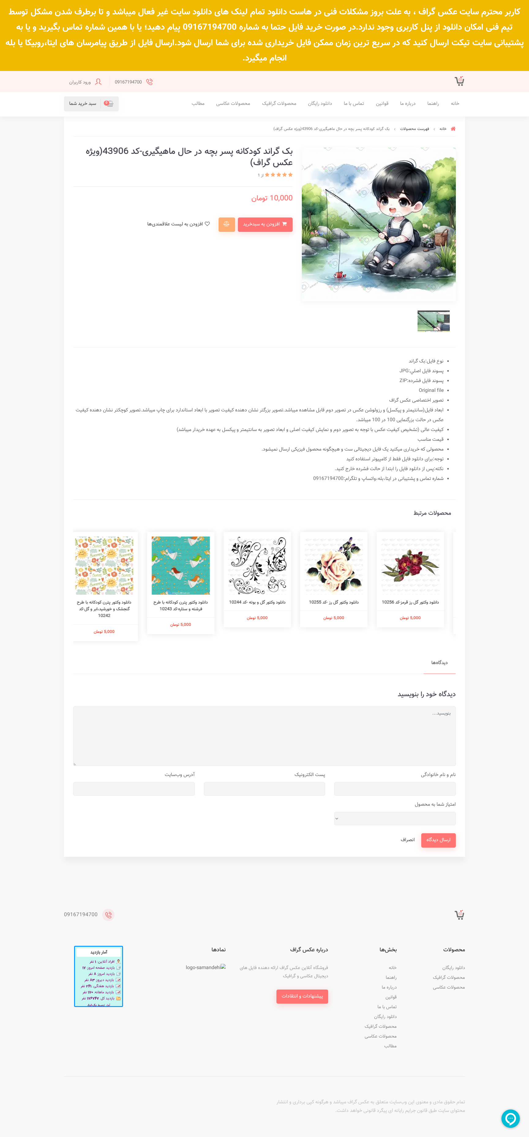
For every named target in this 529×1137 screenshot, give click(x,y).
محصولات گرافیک (279, 104)
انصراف (408, 840)
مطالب (198, 104)
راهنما (433, 104)
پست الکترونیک (310, 775)
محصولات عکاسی (233, 104)
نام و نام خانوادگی (438, 775)
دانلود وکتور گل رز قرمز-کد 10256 (417, 602)
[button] (91, 103)
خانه (455, 104)
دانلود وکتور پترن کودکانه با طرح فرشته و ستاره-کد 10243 (188, 606)
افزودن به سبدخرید (262, 224)
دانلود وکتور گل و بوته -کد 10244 (264, 602)
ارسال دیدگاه (438, 840)
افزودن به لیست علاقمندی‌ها (175, 224)
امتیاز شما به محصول (435, 804)
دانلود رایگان (320, 104)
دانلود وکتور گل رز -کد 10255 (341, 602)
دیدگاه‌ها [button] (439, 663)
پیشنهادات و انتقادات (302, 996)
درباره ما (408, 104)
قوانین (382, 104)
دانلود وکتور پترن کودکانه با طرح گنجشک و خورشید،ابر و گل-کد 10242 (111, 609)
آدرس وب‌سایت (180, 775)
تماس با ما (354, 104)
